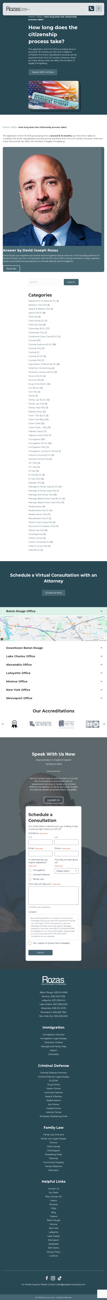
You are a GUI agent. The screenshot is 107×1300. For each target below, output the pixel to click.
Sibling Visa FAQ (36, 530)
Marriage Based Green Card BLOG (45, 498)
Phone (62, 848)
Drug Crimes (53, 1084)
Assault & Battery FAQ (39, 309)
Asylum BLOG (35, 313)
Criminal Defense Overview (53, 1072)
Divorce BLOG (35, 376)
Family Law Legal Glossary (53, 1138)
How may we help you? (44, 884)
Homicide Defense (53, 1092)
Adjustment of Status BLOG (42, 301)
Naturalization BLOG (38, 518)
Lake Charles (53, 1236)
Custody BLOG (35, 356)
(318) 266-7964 (59, 1012)
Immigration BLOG (37, 443)
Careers (53, 1216)
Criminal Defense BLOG (40, 344)
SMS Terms (53, 1248)
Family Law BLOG (37, 400)
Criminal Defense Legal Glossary (53, 1077)
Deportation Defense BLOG (42, 364)
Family (31, 395)
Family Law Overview (53, 1134)
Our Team (53, 1192)
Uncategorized (35, 534)
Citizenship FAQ (36, 332)
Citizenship (53, 1054)
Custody (32, 352)
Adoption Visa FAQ (37, 305)
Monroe (53, 1224)
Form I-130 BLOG (37, 415)
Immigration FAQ (36, 447)
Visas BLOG (34, 550)
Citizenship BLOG (37, 328)
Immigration (34, 439)
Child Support (53, 1150)
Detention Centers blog (40, 368)
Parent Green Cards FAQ (40, 522)
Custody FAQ (34, 360)
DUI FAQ (32, 392)
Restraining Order (53, 1154)
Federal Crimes (53, 1108)
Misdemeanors (53, 1100)
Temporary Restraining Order (54, 1116)
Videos (53, 1200)
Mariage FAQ (34, 483)
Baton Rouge (53, 1220)
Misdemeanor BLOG (38, 510)
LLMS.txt (53, 1256)
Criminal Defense (41, 874)
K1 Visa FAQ (34, 479)
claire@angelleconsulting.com (70, 1284)
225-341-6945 (55, 764)
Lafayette (53, 1232)
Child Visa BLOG (36, 320)
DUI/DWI (53, 1080)
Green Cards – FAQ (37, 427)
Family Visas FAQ (36, 407)
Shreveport (53, 1240)
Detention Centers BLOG (40, 372)
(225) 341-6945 (60, 992)
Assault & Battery (53, 1096)
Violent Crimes (35, 538)
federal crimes (35, 411)
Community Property (53, 1162)
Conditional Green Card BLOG (42, 336)
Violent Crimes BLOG (38, 542)
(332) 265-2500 (61, 1016)
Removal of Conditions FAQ (41, 526)
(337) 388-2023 (60, 1004)
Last (56, 837)
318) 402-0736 (58, 996)
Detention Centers (53, 1042)
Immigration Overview (54, 1034)
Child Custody (53, 1146)
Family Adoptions (53, 1166)
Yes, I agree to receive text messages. (51, 943)
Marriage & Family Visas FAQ (42, 490)
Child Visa (33, 316)
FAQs (39, 17)
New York (53, 1228)
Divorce (53, 1142)
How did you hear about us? (66, 862)
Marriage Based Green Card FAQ (44, 502)
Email (35, 848)
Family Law (38, 879)
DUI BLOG (33, 388)
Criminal (32, 340)
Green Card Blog (36, 419)
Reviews (53, 1204)
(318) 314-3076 (59, 1008)
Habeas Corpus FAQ (38, 435)
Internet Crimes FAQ (38, 459)
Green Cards (34, 423)
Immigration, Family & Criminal (43, 451)
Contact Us (53, 1188)
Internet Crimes (53, 1112)
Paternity (53, 1158)
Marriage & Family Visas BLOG (43, 486)
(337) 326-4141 (58, 1000)
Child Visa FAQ (35, 324)
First (30, 837)
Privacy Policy (53, 1252)
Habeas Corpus (35, 431)
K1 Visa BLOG (35, 475)
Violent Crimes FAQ (38, 546)
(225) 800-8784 (68, 928)
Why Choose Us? (53, 1196)
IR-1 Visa (32, 467)
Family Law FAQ (36, 403)
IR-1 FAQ (32, 463)
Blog (53, 1212)
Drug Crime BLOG (37, 384)
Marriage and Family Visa (40, 494)
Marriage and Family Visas (53, 1046)
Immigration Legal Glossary (53, 1038)
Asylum (53, 1050)
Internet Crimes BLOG (39, 455)
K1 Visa (31, 471)
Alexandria (54, 1244)
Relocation (53, 1170)
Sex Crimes (53, 1104)
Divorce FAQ (34, 380)
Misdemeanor (35, 506)
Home (31, 17)
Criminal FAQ (34, 348)
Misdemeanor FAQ (37, 514)
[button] (2, 724)
